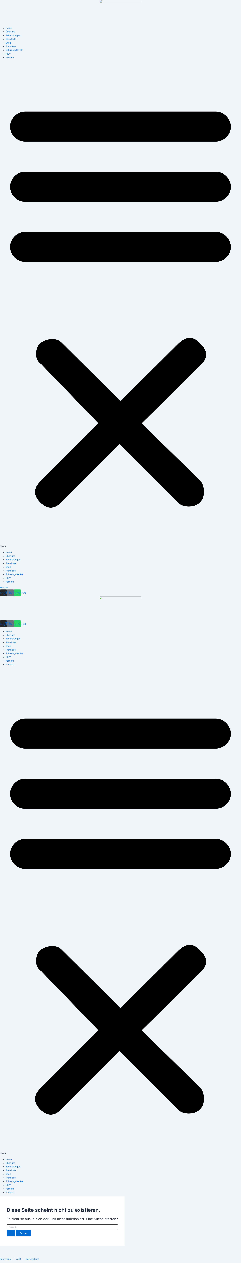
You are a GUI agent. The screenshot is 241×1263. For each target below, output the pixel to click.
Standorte (11, 39)
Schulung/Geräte (14, 50)
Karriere (10, 57)
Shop (8, 42)
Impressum (5, 1259)
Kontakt (10, 664)
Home (9, 28)
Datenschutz (32, 1259)
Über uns (10, 31)
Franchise (11, 46)
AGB (18, 1259)
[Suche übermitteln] (11, 1233)
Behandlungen (13, 35)
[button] (120, 305)
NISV (8, 53)
